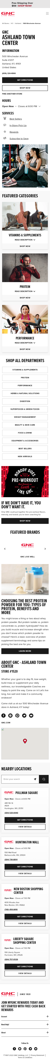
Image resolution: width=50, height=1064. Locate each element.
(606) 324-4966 (9, 73)
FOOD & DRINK (25, 433)
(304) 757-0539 (11, 959)
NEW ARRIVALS (25, 456)
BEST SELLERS (25, 449)
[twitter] (24, 715)
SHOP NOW (25, 88)
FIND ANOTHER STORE (12, 94)
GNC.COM (5, 723)
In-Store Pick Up (18, 125)
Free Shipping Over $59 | (22, 4)
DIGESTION (25, 401)
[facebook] (3, 715)
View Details (24, 827)
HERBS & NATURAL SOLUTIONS (25, 393)
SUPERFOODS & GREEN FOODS (25, 409)
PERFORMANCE (25, 385)
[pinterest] (17, 715)
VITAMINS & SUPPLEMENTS (24, 370)
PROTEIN (25, 378)
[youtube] (31, 715)
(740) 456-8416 (11, 909)
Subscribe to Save (19, 138)
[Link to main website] (8, 14)
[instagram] (10, 715)
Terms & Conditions (25, 1058)
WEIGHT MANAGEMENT (25, 417)
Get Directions (17, 79)
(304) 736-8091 (11, 860)
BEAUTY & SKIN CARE (25, 425)
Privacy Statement (37, 1055)
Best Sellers (16, 118)
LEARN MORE (25, 651)
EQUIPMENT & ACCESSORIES (25, 441)
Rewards (14, 132)
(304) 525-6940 (11, 813)
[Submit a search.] (44, 779)
